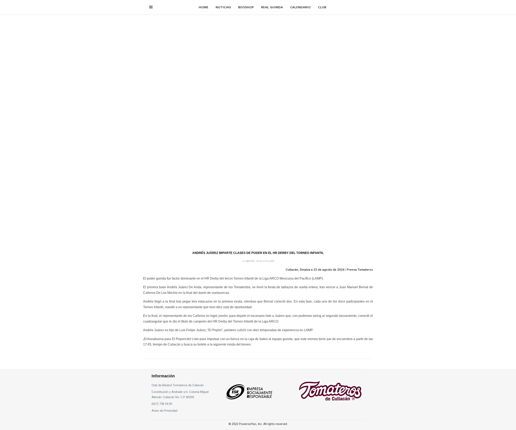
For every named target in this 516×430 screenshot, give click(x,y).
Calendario (300, 7)
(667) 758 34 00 (162, 404)
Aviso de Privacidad (164, 410)
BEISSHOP (246, 7)
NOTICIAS (223, 7)
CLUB (322, 7)
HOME (203, 7)
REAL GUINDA (272, 7)
